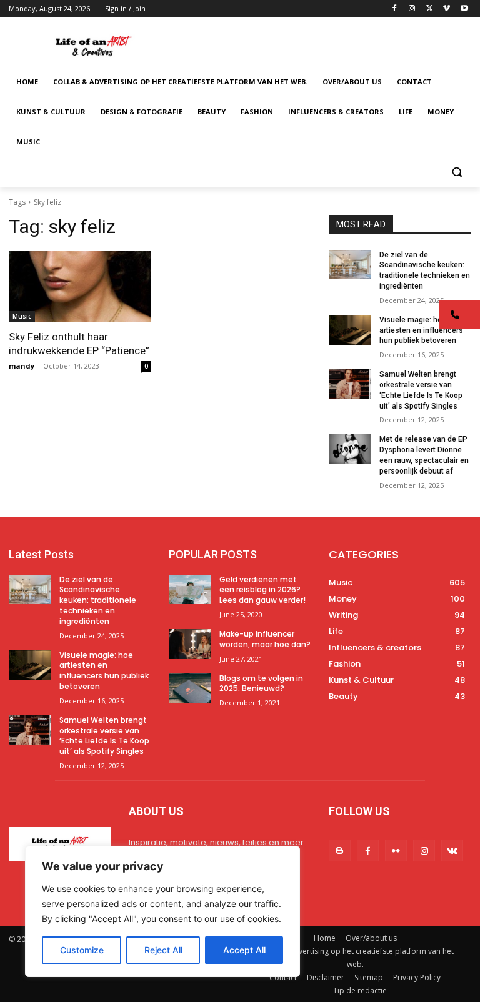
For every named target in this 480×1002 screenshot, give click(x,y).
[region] (162, 911)
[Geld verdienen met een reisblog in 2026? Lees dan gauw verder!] (190, 590)
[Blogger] (340, 850)
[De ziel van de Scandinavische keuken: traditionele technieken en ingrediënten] (350, 265)
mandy (21, 365)
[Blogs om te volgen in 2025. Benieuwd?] (190, 688)
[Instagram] (412, 9)
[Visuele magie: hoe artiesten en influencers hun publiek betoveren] (350, 330)
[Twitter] (429, 9)
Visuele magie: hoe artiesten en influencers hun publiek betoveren (421, 330)
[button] (456, 172)
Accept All (244, 950)
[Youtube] (464, 9)
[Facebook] (395, 9)
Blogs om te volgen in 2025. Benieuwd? (261, 683)
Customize (82, 950)
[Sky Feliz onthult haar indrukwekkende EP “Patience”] (80, 286)
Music (21, 316)
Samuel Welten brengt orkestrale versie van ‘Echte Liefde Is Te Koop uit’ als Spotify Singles (104, 735)
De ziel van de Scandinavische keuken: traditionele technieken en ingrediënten (97, 600)
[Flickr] (396, 850)
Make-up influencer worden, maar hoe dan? (265, 639)
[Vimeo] (446, 9)
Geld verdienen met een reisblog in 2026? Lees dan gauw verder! (262, 590)
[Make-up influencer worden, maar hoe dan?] (190, 644)
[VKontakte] (452, 850)
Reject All (163, 950)
